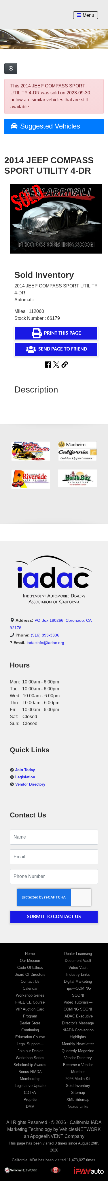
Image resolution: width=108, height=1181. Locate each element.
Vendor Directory (30, 784)
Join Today (25, 770)
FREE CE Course (30, 1002)
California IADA (86, 1122)
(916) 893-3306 (45, 635)
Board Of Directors (30, 974)
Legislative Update (30, 1085)
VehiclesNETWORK (80, 1129)
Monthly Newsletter (78, 1044)
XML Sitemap (78, 1099)
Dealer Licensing (78, 953)
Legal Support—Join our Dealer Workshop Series (30, 1051)
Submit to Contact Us (54, 916)
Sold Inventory (78, 1085)
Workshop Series (30, 995)
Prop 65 (30, 1099)
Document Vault (78, 960)
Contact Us (30, 981)
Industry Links (78, 974)
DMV (30, 1106)
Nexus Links (78, 1106)
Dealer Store (30, 1023)
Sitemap (78, 1092)
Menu (88, 15)
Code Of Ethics (30, 967)
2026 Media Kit (77, 1079)
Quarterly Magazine (78, 1051)
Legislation (25, 777)
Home (30, 953)
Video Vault (78, 967)
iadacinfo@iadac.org (45, 642)
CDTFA (30, 1092)
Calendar (30, 988)
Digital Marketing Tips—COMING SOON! (78, 988)
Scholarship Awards (30, 1065)
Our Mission (30, 960)
